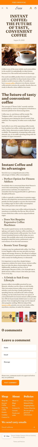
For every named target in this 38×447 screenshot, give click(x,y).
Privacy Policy (29, 401)
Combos (4, 415)
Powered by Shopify (19, 437)
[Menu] (2, 8)
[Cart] (35, 8)
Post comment (10, 382)
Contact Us (5, 417)
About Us (15, 401)
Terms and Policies (19, 441)
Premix (4, 412)
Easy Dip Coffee (5, 409)
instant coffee (10, 83)
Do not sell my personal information (29, 413)
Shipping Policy (29, 405)
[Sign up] (34, 427)
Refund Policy (28, 403)
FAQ (13, 405)
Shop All (4, 401)
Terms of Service (29, 408)
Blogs (14, 403)
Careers (15, 410)
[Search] (7, 8)
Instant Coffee (4, 404)
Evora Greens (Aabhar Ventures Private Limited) (21, 435)
